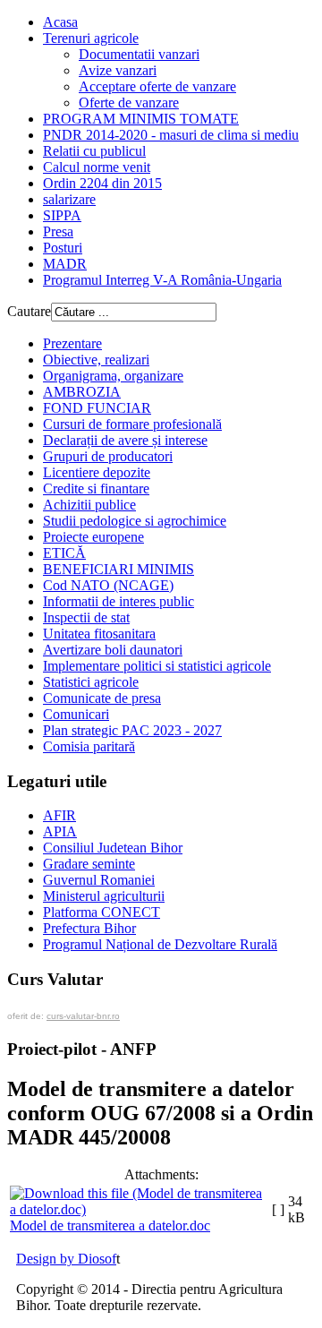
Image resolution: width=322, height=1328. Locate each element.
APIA (60, 831)
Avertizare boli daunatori (112, 649)
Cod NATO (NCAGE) (108, 585)
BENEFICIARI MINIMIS (118, 569)
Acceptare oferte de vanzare (157, 86)
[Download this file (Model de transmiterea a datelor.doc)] (139, 1209)
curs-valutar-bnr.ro (83, 1016)
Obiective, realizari (96, 359)
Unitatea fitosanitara (99, 633)
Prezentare (72, 343)
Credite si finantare (96, 488)
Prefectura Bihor (89, 928)
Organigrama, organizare (113, 375)
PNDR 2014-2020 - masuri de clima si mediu (171, 134)
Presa (58, 231)
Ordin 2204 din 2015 (102, 183)
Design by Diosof (66, 1258)
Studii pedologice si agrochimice (134, 520)
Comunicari (76, 714)
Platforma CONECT (101, 912)
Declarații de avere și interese (125, 440)
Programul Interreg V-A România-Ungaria (162, 279)
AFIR (59, 815)
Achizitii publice (89, 504)
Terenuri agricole (91, 38)
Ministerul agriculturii (104, 896)
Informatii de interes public (118, 601)
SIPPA (62, 215)
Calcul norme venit (96, 167)
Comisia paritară (89, 746)
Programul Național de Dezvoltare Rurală (160, 944)
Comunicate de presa (102, 698)
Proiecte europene (93, 536)
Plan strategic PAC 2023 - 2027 (132, 730)
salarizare (69, 199)
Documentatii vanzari (139, 54)
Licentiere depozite (96, 472)
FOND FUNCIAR (97, 408)
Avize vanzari (118, 70)
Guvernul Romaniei (99, 879)
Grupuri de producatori (108, 456)
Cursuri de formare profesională (132, 424)
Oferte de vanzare (129, 102)
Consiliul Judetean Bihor (112, 847)
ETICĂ (64, 553)
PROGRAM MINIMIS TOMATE (141, 118)
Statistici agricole (91, 682)
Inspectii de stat (86, 617)
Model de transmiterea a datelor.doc (110, 1225)
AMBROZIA (82, 391)
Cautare (29, 311)
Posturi (62, 247)
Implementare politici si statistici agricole (157, 665)
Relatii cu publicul (94, 151)
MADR (65, 263)
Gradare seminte (89, 863)
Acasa (60, 22)
